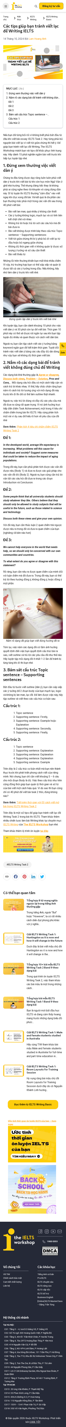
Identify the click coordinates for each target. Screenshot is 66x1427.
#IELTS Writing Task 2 (17, 864)
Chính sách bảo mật (12, 1278)
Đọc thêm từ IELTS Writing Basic (33, 1104)
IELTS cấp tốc (43, 1289)
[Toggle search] (36, 6)
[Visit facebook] (40, 1231)
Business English (45, 1297)
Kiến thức (19, 18)
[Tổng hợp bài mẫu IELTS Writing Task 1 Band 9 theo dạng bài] (13, 1002)
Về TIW (6, 1274)
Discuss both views (14, 378)
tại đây (44, 831)
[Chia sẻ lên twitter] (42, 876)
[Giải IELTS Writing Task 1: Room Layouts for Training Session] (13, 1071)
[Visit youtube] (53, 1231)
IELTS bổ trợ (43, 1293)
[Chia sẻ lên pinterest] (24, 876)
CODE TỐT (35, 1422)
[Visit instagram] (46, 1231)
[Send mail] (59, 1231)
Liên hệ (6, 1285)
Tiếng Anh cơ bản (45, 1274)
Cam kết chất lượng (12, 1282)
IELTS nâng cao (44, 1285)
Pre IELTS (41, 1278)
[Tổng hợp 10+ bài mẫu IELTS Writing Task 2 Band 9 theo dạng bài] (13, 969)
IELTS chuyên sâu (45, 1282)
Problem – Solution (37, 378)
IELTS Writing (33, 18)
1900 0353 (52, 1241)
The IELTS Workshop (35, 824)
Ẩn (21, 88)
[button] (51, 6)
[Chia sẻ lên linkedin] (33, 876)
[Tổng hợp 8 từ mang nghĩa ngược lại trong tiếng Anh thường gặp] (13, 905)
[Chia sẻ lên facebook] (15, 876)
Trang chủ (5, 18)
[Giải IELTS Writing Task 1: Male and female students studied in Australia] (13, 1037)
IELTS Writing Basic (52, 18)
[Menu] (6, 6)
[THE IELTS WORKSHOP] (17, 6)
